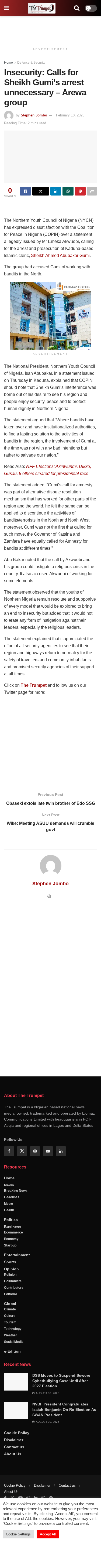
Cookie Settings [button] (18, 1534)
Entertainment (17, 1255)
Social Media (13, 1342)
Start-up (10, 1245)
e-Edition (12, 1351)
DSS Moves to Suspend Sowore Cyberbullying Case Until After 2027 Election (61, 1380)
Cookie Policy (16, 1433)
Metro (8, 1204)
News (9, 1185)
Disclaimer (13, 1440)
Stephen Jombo (34, 115)
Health (9, 1210)
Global (10, 1303)
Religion (10, 1275)
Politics (11, 1220)
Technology (13, 1329)
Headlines (11, 1197)
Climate (10, 1309)
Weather (10, 1335)
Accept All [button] (48, 1534)
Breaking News (15, 1191)
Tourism (10, 1322)
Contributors (13, 1288)
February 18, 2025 (70, 115)
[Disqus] (50, 992)
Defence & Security (31, 62)
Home (8, 62)
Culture (9, 1316)
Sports (10, 1262)
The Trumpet (34, 685)
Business (12, 1227)
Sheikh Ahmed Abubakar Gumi (60, 255)
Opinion (11, 1269)
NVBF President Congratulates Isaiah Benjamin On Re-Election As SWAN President (64, 1409)
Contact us (14, 1447)
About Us (12, 1454)
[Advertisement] (51, 28)
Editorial (10, 1294)
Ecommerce (13, 1232)
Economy (11, 1239)
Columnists (13, 1281)
